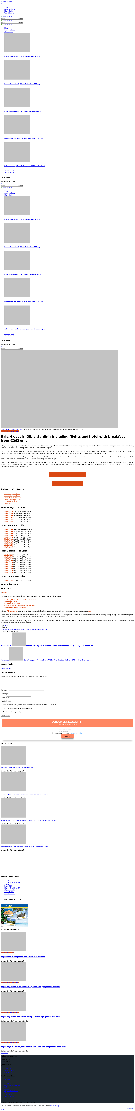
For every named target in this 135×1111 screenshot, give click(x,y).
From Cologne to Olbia (12, 496)
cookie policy (54, 1106)
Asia (6, 884)
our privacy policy (76, 733)
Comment (5, 690)
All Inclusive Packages (12, 882)
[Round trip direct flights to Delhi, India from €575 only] (17, 134)
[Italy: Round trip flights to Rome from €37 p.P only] (17, 52)
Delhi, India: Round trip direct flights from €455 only (22, 111)
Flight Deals (9, 890)
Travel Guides (9, 894)
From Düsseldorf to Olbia (13, 498)
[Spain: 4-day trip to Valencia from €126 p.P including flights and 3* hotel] (13, 791)
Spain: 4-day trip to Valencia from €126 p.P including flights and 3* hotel (24, 794)
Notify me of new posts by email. (14, 712)
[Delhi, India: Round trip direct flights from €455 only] (17, 106)
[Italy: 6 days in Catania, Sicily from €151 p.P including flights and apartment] (13, 1040)
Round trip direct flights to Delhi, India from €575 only (23, 138)
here (89, 611)
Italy (6, 626)
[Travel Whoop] (6, 24)
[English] (128, 1108)
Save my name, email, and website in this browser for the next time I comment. (29, 705)
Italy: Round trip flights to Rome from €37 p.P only (22, 56)
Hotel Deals (9, 892)
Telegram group (12, 611)
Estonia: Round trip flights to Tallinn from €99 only (22, 84)
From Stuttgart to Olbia (12, 494)
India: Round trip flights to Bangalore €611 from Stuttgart (24, 166)
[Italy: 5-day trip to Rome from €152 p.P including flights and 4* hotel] (13, 1010)
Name (3, 694)
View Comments (6, 668)
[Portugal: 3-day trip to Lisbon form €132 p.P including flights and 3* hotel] (13, 843)
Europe (3, 431)
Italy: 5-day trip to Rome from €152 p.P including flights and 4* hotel (30, 1017)
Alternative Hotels (10, 501)
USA (6, 896)
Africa (6, 880)
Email (3, 697)
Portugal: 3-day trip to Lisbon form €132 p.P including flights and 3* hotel (24, 846)
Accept (3, 1109)
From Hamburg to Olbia (12, 500)
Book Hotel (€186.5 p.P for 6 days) (68, 483)
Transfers (7, 503)
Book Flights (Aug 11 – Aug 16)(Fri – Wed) (67, 475)
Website (3, 701)
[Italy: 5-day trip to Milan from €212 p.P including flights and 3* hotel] (13, 981)
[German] (132, 1108)
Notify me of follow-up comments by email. (18, 708)
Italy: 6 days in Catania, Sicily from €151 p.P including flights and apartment (33, 1047)
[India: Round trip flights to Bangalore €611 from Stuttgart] (17, 161)
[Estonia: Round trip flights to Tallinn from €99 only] (17, 79)
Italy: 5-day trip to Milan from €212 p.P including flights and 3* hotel (30, 987)
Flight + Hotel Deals (12, 431)
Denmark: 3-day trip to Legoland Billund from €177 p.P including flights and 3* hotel (28, 820)
